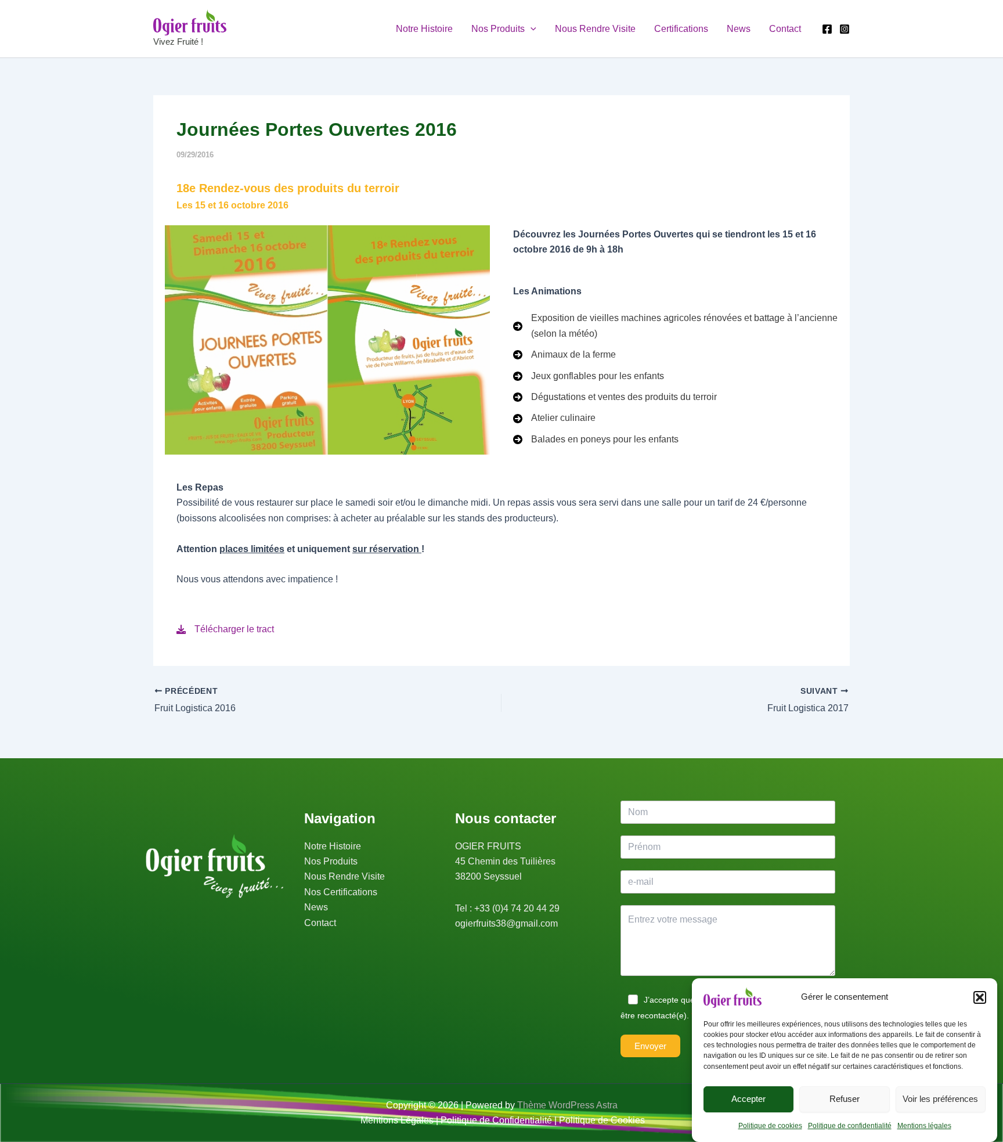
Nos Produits (498, 29)
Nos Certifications (340, 892)
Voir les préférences (940, 1099)
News (739, 29)
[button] (980, 997)
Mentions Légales (397, 1120)
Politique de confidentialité (850, 1126)
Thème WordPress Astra (567, 1105)
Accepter (748, 1099)
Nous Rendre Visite (595, 29)
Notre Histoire (424, 29)
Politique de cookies (770, 1126)
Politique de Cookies (602, 1120)
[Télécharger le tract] (225, 629)
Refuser (844, 1099)
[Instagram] (844, 29)
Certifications (681, 29)
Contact (785, 29)
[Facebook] (827, 29)
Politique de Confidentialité (496, 1120)
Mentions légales (924, 1126)
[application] (530, 29)
